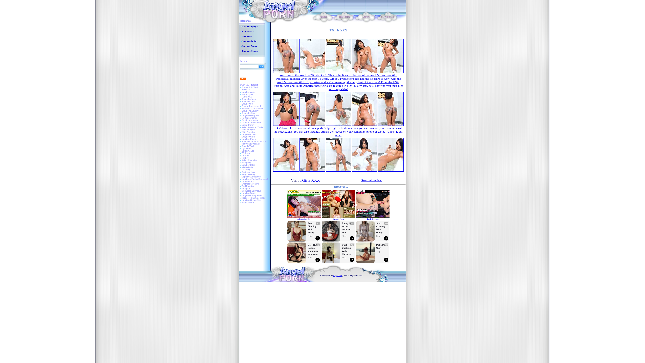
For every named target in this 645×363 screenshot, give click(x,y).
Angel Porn (337, 275)
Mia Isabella (247, 167)
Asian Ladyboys (250, 27)
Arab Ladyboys (249, 172)
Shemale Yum (248, 101)
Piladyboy (246, 163)
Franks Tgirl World (250, 87)
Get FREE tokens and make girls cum (313, 249)
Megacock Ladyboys (251, 191)
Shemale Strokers (250, 184)
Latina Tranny (248, 125)
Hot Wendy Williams (251, 144)
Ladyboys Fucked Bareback (255, 179)
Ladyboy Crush (249, 134)
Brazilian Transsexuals (252, 108)
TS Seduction (248, 181)
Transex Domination (251, 123)
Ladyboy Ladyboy (250, 111)
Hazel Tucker (248, 202)
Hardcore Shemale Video (253, 198)
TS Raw (245, 155)
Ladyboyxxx (247, 104)
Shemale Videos (250, 51)
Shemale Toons (249, 46)
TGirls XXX (247, 97)
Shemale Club (248, 113)
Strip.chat (311, 236)
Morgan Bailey (248, 174)
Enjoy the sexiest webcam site (347, 228)
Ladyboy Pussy (249, 139)
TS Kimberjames (249, 118)
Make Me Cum (381, 246)
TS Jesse (246, 153)
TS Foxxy (246, 170)
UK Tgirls (246, 188)
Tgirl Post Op (248, 186)
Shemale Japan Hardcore (254, 141)
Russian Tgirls (248, 130)
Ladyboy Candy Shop (252, 195)
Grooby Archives (250, 120)
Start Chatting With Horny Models (312, 228)
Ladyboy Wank (249, 193)
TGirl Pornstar (248, 132)
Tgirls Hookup (373, 219)
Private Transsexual (251, 106)
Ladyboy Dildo (248, 165)
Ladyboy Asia (248, 92)
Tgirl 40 (245, 158)
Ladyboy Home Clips (251, 200)
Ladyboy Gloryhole (251, 115)
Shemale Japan (249, 99)
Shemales (247, 36)
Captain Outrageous (251, 177)
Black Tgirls (247, 94)
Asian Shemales (249, 160)
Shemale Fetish (249, 41)
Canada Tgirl (248, 146)
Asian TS (246, 90)
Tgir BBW (246, 148)
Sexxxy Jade (248, 151)
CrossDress (248, 31)
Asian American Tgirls (252, 127)
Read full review (371, 180)
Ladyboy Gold (248, 137)
